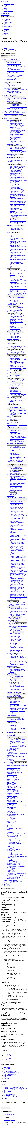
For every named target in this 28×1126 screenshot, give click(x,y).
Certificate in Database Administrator (15, 431)
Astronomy (9, 161)
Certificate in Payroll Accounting (18, 141)
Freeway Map (10, 73)
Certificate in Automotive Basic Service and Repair (17, 178)
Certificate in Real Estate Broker (18, 657)
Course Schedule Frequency (14, 768)
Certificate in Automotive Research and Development (18, 183)
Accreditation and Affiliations (14, 64)
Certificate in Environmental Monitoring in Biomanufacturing (18, 230)
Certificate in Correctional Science (18, 151)
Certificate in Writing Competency (18, 394)
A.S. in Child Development (16, 279)
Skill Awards (10, 752)
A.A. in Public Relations (16, 301)
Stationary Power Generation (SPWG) (16, 873)
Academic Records (11, 109)
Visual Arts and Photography (14, 696)
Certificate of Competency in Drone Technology (17, 523)
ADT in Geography (15, 417)
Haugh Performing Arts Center (11, 1072)
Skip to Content (4, 1)
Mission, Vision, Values (9, 1095)
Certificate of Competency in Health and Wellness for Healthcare (18, 571)
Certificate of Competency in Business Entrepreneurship (17, 506)
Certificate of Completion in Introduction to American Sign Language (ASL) (17, 588)
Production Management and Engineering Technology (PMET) (17, 626)
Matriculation (7, 88)
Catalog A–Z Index (8, 11)
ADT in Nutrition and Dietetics (17, 447)
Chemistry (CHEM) (12, 786)
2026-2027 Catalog (5, 15)
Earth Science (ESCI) (12, 803)
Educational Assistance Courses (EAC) (16, 805)
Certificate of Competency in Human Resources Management (18, 573)
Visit (5, 34)
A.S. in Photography (15, 706)
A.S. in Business (14, 237)
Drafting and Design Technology (15, 353)
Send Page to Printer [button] (9, 1114)
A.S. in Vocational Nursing (16, 718)
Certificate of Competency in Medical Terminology (17, 582)
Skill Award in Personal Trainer (17, 457)
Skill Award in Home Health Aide (18, 602)
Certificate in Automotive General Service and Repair (18, 180)
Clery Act (6, 1092)
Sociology (9, 677)
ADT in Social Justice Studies (17, 481)
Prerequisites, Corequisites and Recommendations (14, 93)
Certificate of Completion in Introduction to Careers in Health (18, 594)
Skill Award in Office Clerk (16, 615)
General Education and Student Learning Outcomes (17, 740)
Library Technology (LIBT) (14, 835)
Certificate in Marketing (16, 252)
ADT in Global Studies (15, 419)
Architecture (10, 157)
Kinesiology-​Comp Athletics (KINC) (16, 833)
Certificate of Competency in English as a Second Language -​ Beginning (18, 527)
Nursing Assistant (11, 599)
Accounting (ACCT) (12, 769)
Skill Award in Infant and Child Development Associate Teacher (18, 292)
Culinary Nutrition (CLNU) (13, 797)
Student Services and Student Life (12, 111)
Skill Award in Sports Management (18, 460)
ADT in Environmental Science (18, 221)
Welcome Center (8, 6)
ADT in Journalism (14, 300)
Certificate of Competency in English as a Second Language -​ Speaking (18, 565)
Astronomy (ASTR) (12, 777)
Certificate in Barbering (15, 336)
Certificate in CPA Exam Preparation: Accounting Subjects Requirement (18, 126)
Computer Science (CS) (13, 791)
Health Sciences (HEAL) (13, 824)
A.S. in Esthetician (14, 398)
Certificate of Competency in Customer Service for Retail (17, 517)
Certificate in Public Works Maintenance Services (16, 648)
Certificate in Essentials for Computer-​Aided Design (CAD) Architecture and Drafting (18, 368)
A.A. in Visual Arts (14, 704)
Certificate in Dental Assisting (17, 352)
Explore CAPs (10, 117)
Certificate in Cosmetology (16, 337)
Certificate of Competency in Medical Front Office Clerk (17, 579)
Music (8, 491)
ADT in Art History (15, 699)
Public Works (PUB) (12, 860)
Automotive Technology (13, 163)
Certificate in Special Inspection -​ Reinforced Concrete (18, 328)
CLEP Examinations (15, 105)
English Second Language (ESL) (15, 810)
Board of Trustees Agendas (15, 1088)
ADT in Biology (14, 219)
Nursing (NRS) (10, 848)
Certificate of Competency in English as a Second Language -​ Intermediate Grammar (18, 544)
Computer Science (11, 304)
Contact (6, 9)
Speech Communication (13, 680)
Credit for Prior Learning (13, 101)
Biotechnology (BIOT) (12, 783)
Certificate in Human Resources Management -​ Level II (18, 244)
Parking (6, 1077)
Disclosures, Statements (9, 1094)
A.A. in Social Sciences (16, 486)
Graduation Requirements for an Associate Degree (15, 734)
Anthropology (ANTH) (12, 773)
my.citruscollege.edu (9, 4)
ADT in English (14, 390)
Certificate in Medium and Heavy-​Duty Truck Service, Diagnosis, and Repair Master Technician (18, 202)
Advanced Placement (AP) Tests (18, 104)
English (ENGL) (11, 808)
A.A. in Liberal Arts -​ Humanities (18, 483)
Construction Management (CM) (15, 793)
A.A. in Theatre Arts (15, 685)
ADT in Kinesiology (15, 446)
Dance (8, 343)
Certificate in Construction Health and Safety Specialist (18, 317)
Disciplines (6, 118)
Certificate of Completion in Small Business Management (18, 597)
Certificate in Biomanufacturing (17, 228)
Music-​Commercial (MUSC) (14, 841)
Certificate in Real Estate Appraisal (18, 656)
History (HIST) (10, 825)
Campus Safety (7, 1068)
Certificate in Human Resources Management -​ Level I (18, 241)
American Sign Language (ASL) (15, 772)
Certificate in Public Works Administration (16, 642)
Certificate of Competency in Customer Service (17, 512)
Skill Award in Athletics (16, 468)
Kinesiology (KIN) (11, 832)
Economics (9, 374)
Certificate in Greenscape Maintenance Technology (16, 637)
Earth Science (10, 370)
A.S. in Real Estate (14, 655)
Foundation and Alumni (13, 72)
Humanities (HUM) (11, 826)
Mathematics (10, 470)
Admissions (6, 29)
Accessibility (7, 1084)
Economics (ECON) (12, 804)
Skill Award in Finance (15, 262)
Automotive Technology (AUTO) (15, 779)
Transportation (7, 1078)
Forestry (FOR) (10, 817)
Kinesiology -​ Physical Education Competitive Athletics (15, 462)
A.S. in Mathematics (15, 473)
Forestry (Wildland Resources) (14, 407)
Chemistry (9, 266)
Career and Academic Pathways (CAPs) (13, 114)
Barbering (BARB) (11, 780)
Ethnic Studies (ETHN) (12, 812)
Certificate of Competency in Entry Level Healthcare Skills (18, 568)
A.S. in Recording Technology (17, 669)
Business (9, 232)
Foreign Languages (11, 403)
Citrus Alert (6, 1070)
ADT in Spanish (14, 406)
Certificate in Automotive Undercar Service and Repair (18, 186)
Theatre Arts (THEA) (12, 874)
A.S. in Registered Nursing (16, 676)
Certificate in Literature (15, 393)
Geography (9, 416)
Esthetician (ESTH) (11, 811)
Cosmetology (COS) (12, 794)
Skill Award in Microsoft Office (18, 614)
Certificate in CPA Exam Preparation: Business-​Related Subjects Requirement (17, 130)
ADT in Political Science (16, 624)
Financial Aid (10, 86)
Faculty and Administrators (13, 69)
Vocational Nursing (11, 715)
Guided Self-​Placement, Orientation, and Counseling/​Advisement (17, 90)
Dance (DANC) (11, 798)
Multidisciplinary (11, 474)
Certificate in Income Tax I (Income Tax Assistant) (16, 136)
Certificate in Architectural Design (18, 160)
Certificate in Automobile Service (18, 176)
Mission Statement (11, 79)
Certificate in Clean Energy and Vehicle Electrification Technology (18, 192)
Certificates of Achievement (13, 751)
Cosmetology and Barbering (14, 330)
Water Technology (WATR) (13, 878)
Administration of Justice (13, 144)
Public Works (10, 632)
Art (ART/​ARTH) (11, 776)
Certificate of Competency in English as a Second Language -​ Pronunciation (18, 560)
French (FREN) (11, 818)
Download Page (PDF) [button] (9, 1120)
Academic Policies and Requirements (13, 95)
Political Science (11, 623)
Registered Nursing (11, 673)
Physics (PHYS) (11, 853)
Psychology (10, 629)
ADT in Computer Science (16, 307)
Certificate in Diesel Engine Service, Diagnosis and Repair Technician (17, 195)
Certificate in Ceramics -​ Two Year (18, 709)
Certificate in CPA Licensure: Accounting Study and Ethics (17, 133)
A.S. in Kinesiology (15, 467)
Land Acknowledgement (10, 1074)
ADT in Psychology (15, 630)
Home (5, 48)
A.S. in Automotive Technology (18, 166)
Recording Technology (12, 666)
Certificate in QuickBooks (16, 142)
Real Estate (9, 653)
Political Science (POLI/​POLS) (14, 855)
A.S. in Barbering (14, 333)
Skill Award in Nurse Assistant (17, 604)
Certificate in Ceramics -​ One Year (18, 708)
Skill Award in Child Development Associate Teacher (18, 289)
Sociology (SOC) (11, 869)
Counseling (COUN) (12, 796)
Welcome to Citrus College (10, 59)
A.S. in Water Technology (16, 726)
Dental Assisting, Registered (14, 348)
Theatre (9, 682)
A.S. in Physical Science (16, 487)
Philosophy (9, 617)
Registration (10, 84)
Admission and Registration (10, 80)
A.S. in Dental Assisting (16, 351)
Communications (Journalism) (14, 294)
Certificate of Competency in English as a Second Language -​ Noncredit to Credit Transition (18, 556)
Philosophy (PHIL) (11, 850)
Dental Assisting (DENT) (13, 800)
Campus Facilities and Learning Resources (14, 112)
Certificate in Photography (16, 713)
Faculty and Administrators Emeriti (15, 71)
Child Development (11, 267)
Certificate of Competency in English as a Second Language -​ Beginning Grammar (18, 539)
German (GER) (10, 822)
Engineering (10, 382)
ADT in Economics (15, 375)
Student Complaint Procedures (11, 1097)
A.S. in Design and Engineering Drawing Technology (18, 357)
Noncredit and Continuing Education (16, 497)
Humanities (9, 423)
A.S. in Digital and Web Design (18, 705)
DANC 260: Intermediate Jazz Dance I (16, 881)
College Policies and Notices (11, 883)
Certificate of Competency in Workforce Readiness (17, 585)
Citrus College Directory (13, 65)
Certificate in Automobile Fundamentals (16, 173)
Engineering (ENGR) (12, 807)
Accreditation (7, 1085)
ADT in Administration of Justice (18, 147)
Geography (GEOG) (12, 821)
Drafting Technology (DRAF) (14, 801)
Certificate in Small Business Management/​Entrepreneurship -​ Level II (18, 259)
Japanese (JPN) (10, 831)
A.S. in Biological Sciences (16, 222)
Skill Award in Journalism (16, 303)
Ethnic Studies (10, 401)
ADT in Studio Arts (15, 701)
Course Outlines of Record (10, 49)
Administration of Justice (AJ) (14, 770)
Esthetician (9, 397)
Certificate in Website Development (18, 441)
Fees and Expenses (11, 85)
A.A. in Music (13, 494)
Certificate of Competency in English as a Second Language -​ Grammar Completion (18, 548)
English (9, 388)
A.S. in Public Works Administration (15, 634)
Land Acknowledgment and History (15, 78)
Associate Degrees (11, 749)
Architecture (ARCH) (12, 775)
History (8, 420)
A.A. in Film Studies (15, 702)
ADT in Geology (14, 372)
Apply (5, 8)
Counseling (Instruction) (13, 339)
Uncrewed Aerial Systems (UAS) (15, 692)
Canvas (5, 5)
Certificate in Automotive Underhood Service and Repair (17, 189)
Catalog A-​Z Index (8, 885)
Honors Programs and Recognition (15, 108)
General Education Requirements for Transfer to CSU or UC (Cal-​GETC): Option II (18, 747)
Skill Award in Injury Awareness (18, 456)
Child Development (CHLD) (14, 787)
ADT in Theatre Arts (15, 683)
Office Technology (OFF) (13, 849)
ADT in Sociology (14, 679)
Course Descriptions (9, 762)
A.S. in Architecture (15, 158)
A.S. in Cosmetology (15, 334)
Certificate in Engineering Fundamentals (16, 386)
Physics (9, 620)
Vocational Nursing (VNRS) (14, 877)
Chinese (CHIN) (11, 789)
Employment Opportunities (10, 1071)
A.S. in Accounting (14, 121)
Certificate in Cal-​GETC (16, 488)
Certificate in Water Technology (18, 731)
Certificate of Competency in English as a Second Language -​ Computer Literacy (18, 552)
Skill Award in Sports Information (18, 458)
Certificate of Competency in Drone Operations (17, 520)
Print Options (7, 888)
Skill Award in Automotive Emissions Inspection (16, 213)
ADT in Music (13, 493)
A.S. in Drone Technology (16, 695)
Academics (6, 30)
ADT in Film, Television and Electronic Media (17, 476)
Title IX (6, 1098)
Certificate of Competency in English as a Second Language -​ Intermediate (18, 531)
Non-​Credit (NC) (11, 846)
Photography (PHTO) (12, 852)
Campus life (7, 31)
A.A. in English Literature (16, 391)
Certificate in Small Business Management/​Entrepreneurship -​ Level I (18, 255)
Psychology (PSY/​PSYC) (13, 859)
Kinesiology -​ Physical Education (15, 443)
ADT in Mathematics (15, 471)
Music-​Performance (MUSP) (14, 843)
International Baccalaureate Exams (18, 107)
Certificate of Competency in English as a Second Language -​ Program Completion (18, 535)
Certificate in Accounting (16, 123)
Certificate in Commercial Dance (18, 346)
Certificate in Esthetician (16, 400)
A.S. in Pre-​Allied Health (16, 223)
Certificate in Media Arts (16, 490)
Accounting (10, 120)
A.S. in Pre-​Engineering (16, 384)
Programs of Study (8, 732)
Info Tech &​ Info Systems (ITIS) (15, 828)
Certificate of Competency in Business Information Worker (17, 509)
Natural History (10, 496)
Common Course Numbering (14, 763)
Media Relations (8, 1075)
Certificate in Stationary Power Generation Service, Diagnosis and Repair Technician (18, 207)
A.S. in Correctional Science (17, 148)
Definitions (6, 884)
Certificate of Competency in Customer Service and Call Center (18, 515)
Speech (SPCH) (11, 871)
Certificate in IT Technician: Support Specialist (17, 439)
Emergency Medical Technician (14, 376)
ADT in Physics (14, 621)
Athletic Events (7, 1067)
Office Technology (11, 605)
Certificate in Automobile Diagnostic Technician (16, 171)
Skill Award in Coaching (16, 454)
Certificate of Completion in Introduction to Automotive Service (18, 592)
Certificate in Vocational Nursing (18, 719)
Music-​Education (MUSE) (13, 842)
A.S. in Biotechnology (15, 226)
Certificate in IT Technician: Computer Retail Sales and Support (18, 437)
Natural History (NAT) (12, 845)
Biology (9, 218)
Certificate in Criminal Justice (17, 152)
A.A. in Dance (13, 345)
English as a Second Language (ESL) (16, 395)
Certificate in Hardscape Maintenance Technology (16, 640)
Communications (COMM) (13, 790)
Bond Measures (7, 1091)
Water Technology (11, 721)
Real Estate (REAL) (12, 862)
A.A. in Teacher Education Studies (18, 342)
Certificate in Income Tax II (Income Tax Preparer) (16, 139)
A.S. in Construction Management (18, 315)
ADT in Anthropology (15, 155)
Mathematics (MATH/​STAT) (14, 836)
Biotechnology (10, 225)
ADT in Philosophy (15, 618)
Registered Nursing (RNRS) (14, 864)
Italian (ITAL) (10, 829)
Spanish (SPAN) (11, 870)
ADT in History (14, 422)
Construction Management (13, 312)
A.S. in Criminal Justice (16, 150)
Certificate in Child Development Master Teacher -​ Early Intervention (18, 284)
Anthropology (10, 154)
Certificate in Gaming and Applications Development (16, 309)
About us (6, 33)
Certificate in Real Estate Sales (17, 664)
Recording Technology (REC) (14, 863)
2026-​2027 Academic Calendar (14, 62)
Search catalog (4, 55)
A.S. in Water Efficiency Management (16, 724)
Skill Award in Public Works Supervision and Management (17, 651)
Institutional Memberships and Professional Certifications (14, 76)
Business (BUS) (11, 784)
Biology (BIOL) (11, 782)
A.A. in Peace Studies (15, 484)
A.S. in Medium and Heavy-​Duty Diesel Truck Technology (18, 168)
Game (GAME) (11, 819)
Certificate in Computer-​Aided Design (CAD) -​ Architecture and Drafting (18, 364)
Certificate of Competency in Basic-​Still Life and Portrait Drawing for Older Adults (17, 503)
